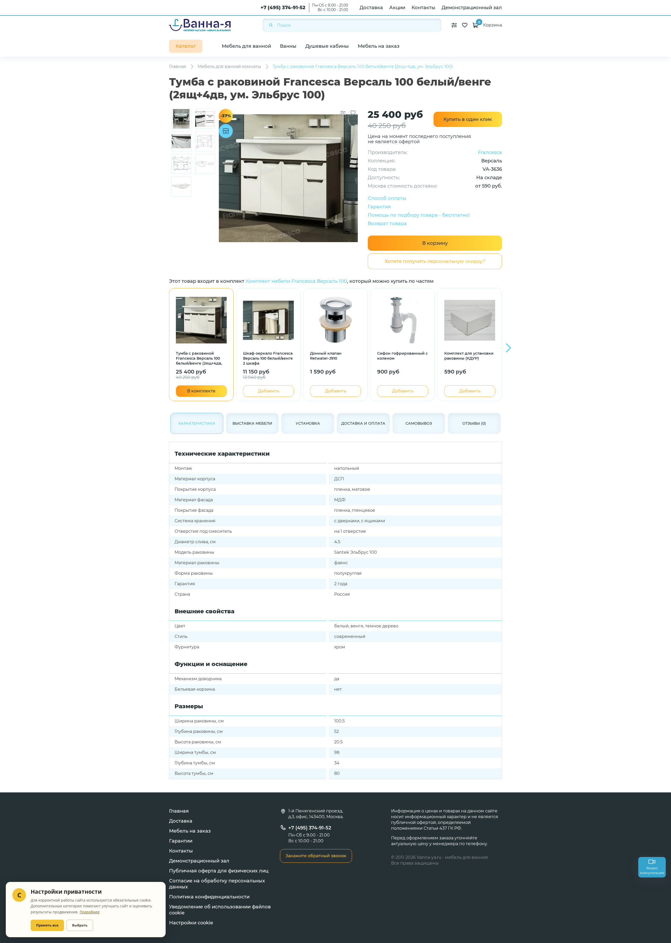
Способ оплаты (387, 198)
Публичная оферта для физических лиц (218, 871)
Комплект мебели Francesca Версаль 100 (296, 281)
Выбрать (80, 925)
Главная (179, 811)
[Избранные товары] (464, 25)
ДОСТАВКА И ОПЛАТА (363, 423)
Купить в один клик (467, 119)
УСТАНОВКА (308, 423)
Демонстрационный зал (472, 7)
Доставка (371, 7)
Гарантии (180, 841)
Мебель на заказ (378, 46)
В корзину (435, 243)
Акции (397, 7)
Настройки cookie (191, 923)
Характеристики (196, 423)
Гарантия (379, 207)
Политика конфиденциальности (209, 897)
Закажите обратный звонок (316, 855)
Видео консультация (652, 870)
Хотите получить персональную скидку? (435, 261)
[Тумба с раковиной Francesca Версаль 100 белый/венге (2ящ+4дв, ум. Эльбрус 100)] (181, 119)
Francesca (490, 152)
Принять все (47, 925)
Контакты (423, 7)
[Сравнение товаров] (454, 25)
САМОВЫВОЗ (418, 423)
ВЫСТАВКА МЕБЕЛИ (252, 423)
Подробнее (90, 911)
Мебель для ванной (246, 46)
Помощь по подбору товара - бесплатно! (419, 215)
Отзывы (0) (474, 423)
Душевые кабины (327, 46)
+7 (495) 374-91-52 (283, 7)
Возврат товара (387, 223)
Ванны (288, 46)
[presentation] (508, 348)
